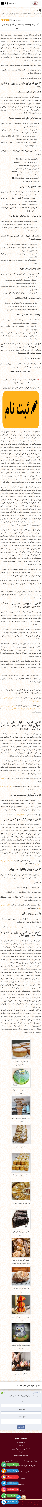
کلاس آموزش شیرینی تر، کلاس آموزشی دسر (18, 709)
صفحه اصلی (21, 1442)
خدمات (34, 10)
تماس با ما (21, 1452)
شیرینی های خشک (35, 701)
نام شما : (23, 1402)
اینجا (2, 778)
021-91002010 (12, 3)
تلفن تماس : (21, 1409)
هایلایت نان (14, 927)
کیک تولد (9, 786)
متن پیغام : (22, 1416)
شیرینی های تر (7, 697)
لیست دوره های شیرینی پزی (21, 1449)
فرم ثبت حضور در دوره (21, 1455)
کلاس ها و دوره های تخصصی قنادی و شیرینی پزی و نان (21, 13)
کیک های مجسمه (19, 814)
